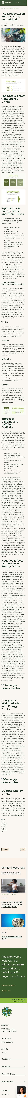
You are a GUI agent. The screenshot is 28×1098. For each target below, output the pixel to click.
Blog (2, 8)
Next (23, 849)
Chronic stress (9, 605)
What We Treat (8, 1074)
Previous (5, 849)
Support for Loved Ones (12, 8)
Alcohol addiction (18, 752)
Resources (5, 1066)
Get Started (6, 1059)
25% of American (15, 111)
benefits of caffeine (18, 447)
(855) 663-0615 (7, 1042)
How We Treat (7, 1081)
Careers (4, 1053)
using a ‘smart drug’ (8, 440)
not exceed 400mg (7, 502)
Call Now (17, 2)
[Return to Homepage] (7, 2)
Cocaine (3, 551)
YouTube (4, 1095)
